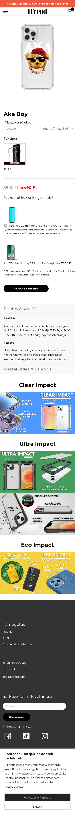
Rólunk (7, 631)
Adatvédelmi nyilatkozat (18, 644)
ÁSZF (6, 638)
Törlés (7, 169)
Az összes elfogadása (37, 797)
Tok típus (10, 138)
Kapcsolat (9, 669)
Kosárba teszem (26, 288)
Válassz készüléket (17, 122)
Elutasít (37, 806)
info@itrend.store (14, 676)
